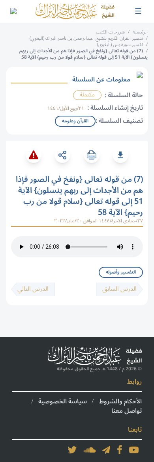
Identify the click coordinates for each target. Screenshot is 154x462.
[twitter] (72, 450)
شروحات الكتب (110, 32)
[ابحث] (13, 11)
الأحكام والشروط (120, 401)
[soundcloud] (89, 450)
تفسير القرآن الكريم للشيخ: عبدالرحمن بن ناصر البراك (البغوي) (86, 38)
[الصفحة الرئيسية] (75, 11)
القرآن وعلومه (75, 121)
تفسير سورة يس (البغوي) (120, 45)
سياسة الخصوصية (62, 401)
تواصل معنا (126, 411)
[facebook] (119, 450)
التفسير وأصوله (121, 272)
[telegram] (106, 450)
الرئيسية (140, 32)
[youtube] (134, 450)
